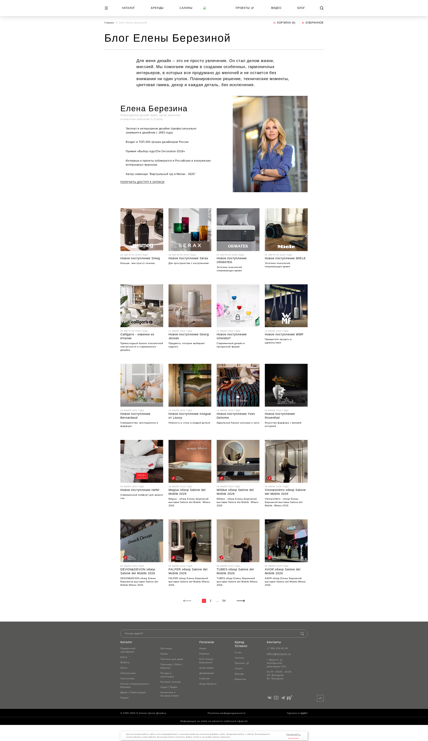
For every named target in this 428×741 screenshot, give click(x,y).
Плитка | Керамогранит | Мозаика (135, 685)
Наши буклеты (207, 683)
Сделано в (293, 713)
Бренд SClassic (241, 644)
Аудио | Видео (169, 687)
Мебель (125, 662)
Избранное (315, 22)
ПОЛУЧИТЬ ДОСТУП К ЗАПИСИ (142, 182)
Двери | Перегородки (132, 692)
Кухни (123, 667)
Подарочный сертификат (127, 650)
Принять (293, 735)
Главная (109, 22)
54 (224, 600)
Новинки (204, 653)
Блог (301, 8)
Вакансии (240, 679)
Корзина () (286, 22)
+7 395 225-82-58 (277, 648)
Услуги (239, 668)
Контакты (274, 642)
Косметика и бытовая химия (169, 694)
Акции (202, 648)
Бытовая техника (170, 681)
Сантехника (127, 678)
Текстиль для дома (171, 659)
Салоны (186, 8)
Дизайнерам (206, 673)
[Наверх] (320, 698)
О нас (238, 652)
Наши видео (206, 667)
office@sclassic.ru (279, 654)
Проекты (243, 8)
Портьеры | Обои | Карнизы (171, 666)
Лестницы (166, 648)
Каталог (128, 8)
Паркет (124, 697)
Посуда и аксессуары (167, 675)
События (204, 678)
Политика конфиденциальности (227, 713)
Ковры (164, 653)
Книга (123, 657)
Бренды (157, 8)
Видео (276, 8)
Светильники (128, 673)
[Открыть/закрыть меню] (106, 8)
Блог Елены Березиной (206, 661)
